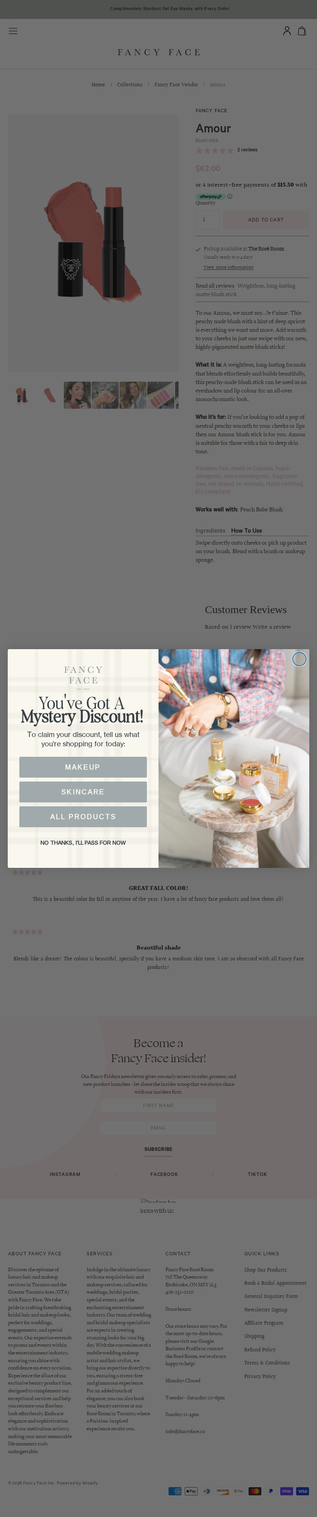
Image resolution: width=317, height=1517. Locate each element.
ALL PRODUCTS (83, 817)
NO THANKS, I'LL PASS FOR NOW (83, 843)
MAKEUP (83, 767)
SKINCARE (83, 792)
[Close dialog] (299, 659)
